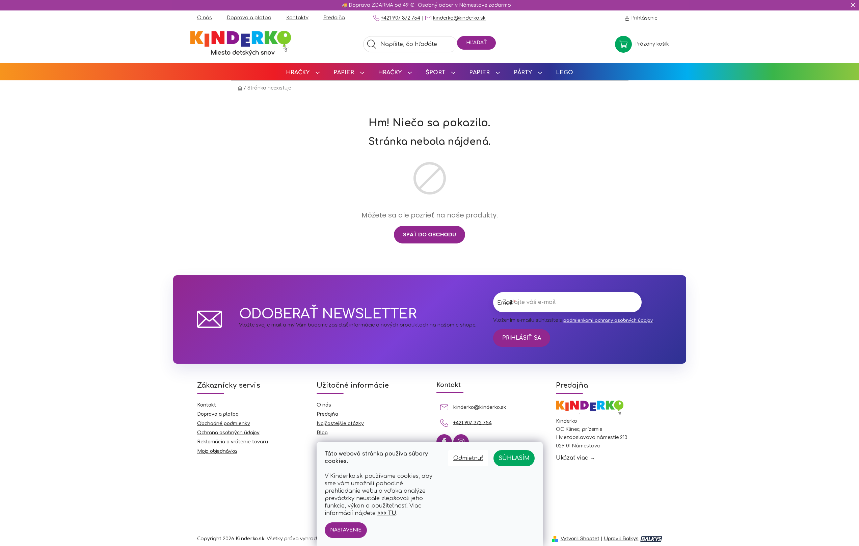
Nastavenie (345, 529)
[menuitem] (302, 71)
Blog (322, 432)
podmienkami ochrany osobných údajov (608, 320)
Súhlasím (514, 458)
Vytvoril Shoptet (580, 538)
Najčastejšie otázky (340, 423)
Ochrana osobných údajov (228, 432)
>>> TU (386, 513)
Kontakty (297, 17)
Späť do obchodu (429, 234)
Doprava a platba (249, 17)
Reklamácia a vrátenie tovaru (232, 441)
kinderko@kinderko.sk (459, 18)
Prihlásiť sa (521, 338)
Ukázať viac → (575, 458)
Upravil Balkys (621, 538)
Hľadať (476, 42)
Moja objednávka (217, 451)
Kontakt (206, 405)
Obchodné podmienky (223, 423)
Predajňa (334, 17)
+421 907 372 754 (400, 18)
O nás (204, 17)
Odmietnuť (468, 458)
